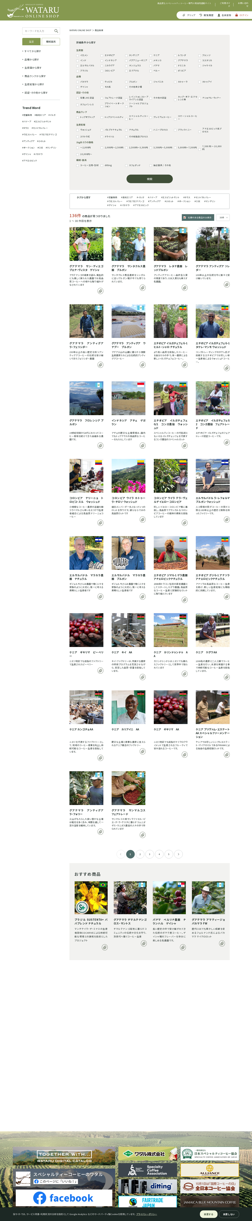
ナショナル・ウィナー (211, 97)
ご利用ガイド (225, 4)
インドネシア (111, 60)
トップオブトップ (87, 117)
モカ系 (108, 86)
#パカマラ (38, 154)
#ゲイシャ (26, 154)
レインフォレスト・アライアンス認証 (138, 98)
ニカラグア (110, 65)
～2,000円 (85, 147)
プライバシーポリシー (146, 1214)
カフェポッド (134, 165)
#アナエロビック (29, 160)
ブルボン (133, 81)
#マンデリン (51, 147)
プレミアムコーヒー (162, 117)
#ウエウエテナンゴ (48, 134)
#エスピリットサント (42, 121)
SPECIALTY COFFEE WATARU (33, 10)
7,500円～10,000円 (211, 148)
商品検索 (99, 30)
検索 (149, 179)
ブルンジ (206, 55)
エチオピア (110, 55)
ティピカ (108, 81)
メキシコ (157, 60)
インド (83, 60)
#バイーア (26, 121)
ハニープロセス (160, 129)
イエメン (84, 55)
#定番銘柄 (27, 114)
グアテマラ (183, 60)
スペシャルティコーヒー (138, 117)
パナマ (156, 65)
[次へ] (178, 854)
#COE (40, 147)
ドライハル (110, 136)
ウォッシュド (85, 129)
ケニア (156, 55)
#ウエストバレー (29, 134)
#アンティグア (28, 141)
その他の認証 (159, 97)
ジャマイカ (207, 65)
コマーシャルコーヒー (187, 117)
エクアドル (134, 70)
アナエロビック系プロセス (211, 130)
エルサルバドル (87, 65)
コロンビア (110, 70)
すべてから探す (33, 51)
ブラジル (84, 70)
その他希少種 (135, 86)
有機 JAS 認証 (87, 97)
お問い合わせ (243, 4)
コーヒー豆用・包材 (89, 165)
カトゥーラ (183, 81)
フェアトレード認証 (113, 97)
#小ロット (41, 141)
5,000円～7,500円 (187, 147)
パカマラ (84, 81)
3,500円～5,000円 (162, 147)
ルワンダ (182, 55)
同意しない (229, 1214)
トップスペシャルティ (114, 117)
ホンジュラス (135, 65)
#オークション (28, 147)
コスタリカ (207, 60)
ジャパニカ (158, 81)
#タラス (25, 127)
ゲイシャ (84, 86)
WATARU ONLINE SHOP (80, 30)
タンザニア (134, 55)
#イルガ (52, 114)
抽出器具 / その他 (162, 165)
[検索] (56, 31)
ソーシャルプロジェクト (138, 105)
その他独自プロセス (138, 136)
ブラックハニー (185, 129)
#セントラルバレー (40, 127)
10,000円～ (86, 154)
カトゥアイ (207, 81)
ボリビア (182, 70)
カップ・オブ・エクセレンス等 (187, 98)
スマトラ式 (85, 136)
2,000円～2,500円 (114, 147)
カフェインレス (87, 104)
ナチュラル (134, 129)
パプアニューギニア (138, 60)
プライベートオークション (114, 105)
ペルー (156, 70)
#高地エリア (40, 114)
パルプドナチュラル (113, 129)
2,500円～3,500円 (138, 147)
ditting (108, 165)
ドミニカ (182, 65)
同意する (208, 1214)
